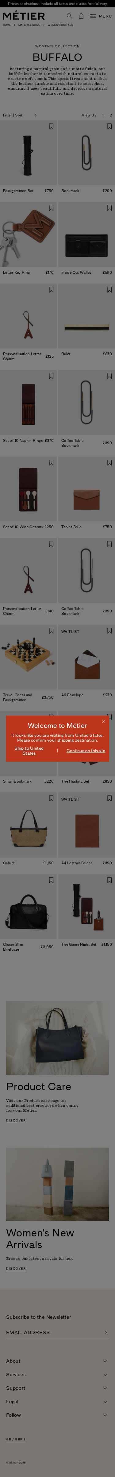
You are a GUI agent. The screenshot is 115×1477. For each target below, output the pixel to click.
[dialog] (57, 739)
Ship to (29, 750)
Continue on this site (86, 750)
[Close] (104, 721)
